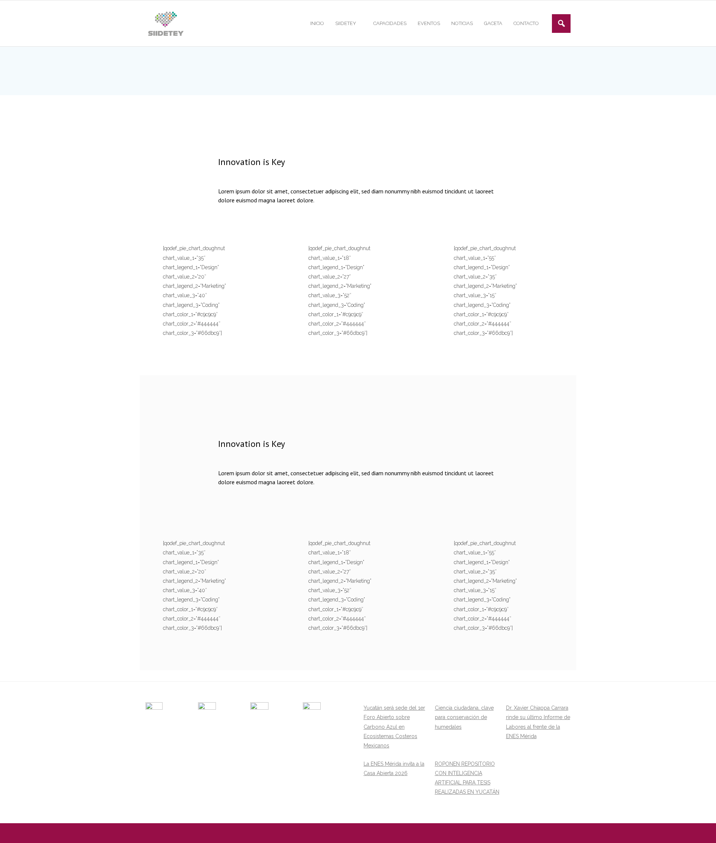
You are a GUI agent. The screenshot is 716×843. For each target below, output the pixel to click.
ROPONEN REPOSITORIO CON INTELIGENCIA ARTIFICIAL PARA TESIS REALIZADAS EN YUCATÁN (467, 778)
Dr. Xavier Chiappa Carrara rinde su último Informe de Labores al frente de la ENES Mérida (538, 722)
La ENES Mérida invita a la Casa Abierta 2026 (394, 768)
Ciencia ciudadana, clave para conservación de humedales (464, 717)
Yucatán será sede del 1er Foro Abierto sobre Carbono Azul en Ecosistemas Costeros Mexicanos (394, 727)
